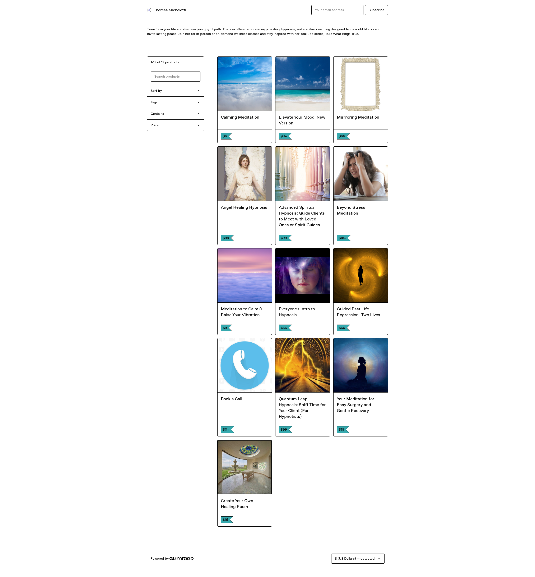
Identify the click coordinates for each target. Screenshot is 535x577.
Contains (157, 114)
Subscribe (376, 10)
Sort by (156, 91)
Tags (154, 102)
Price (155, 125)
